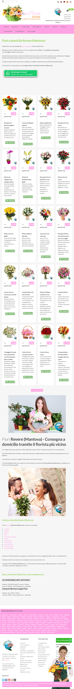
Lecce (68, 620)
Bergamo (66, 615)
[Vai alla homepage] (22, 13)
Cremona (29, 619)
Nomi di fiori (23, 666)
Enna (55, 619)
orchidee (6, 529)
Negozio (15, 27)
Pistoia (25, 626)
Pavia (30, 626)
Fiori (46, 27)
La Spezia (47, 628)
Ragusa (4, 628)
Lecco (63, 620)
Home (6, 27)
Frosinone (20, 620)
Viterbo (43, 632)
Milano (37, 622)
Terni (32, 630)
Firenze (4, 620)
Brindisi (29, 617)
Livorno (4, 622)
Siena (35, 628)
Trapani (27, 630)
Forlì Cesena (11, 620)
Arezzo (46, 615)
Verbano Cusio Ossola (8, 632)
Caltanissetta (11, 619)
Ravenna (42, 626)
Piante (54, 27)
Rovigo (24, 628)
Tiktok (15, 680)
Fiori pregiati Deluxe (43, 647)
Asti (51, 615)
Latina (14, 622)
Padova (40, 624)
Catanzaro (49, 619)
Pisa (57, 624)
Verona (37, 632)
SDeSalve (36, 685)
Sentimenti (36, 27)
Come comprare (24, 645)
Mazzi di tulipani (42, 658)
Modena (49, 622)
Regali (63, 27)
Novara (9, 624)
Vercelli (19, 632)
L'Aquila (40, 615)
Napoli (4, 624)
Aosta (25, 615)
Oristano (21, 624)
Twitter (3, 680)
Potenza (35, 626)
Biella (3, 617)
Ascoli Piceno (33, 615)
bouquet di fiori (8, 546)
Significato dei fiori (25, 672)
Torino (21, 630)
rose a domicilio (8, 544)
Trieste (37, 630)
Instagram (12, 680)
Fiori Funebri (41, 652)
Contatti (22, 649)
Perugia (52, 624)
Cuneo (19, 619)
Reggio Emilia (61, 626)
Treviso (43, 630)
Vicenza (31, 632)
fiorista (8, 525)
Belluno (9, 617)
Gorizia (32, 620)
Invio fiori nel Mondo (26, 662)
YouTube (9, 680)
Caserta (63, 617)
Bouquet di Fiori (42, 656)
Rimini (19, 628)
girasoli (6, 533)
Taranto (4, 630)
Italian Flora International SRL (44, 683)
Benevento (16, 617)
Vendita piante (42, 660)
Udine (49, 630)
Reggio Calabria (51, 626)
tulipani (6, 538)
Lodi (9, 622)
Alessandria (13, 615)
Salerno (29, 628)
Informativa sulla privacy (9, 685)
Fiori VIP (22, 670)
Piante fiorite (41, 664)
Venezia (25, 632)
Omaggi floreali (42, 643)
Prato (3, 626)
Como (23, 619)
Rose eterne (31, 31)
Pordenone (63, 624)
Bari (61, 615)
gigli (5, 535)
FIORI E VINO (26, 27)
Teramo (10, 630)
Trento (16, 630)
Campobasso (55, 617)
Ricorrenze (19, 31)
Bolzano (41, 617)
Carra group (62, 683)
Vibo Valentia (51, 632)
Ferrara (60, 619)
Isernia (51, 620)
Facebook (6, 680)
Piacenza (34, 624)
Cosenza (36, 619)
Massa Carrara (58, 622)
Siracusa (54, 628)
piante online (8, 540)
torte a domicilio (9, 548)
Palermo (27, 624)
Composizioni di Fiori (44, 654)
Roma (13, 628)
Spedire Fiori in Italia (26, 660)
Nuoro (15, 624)
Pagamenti (23, 647)
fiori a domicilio (26, 46)
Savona (66, 628)
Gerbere (40, 645)
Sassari (60, 628)
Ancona (20, 615)
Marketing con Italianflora (27, 651)
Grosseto (39, 620)
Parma (8, 626)
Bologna (23, 617)
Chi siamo (23, 643)
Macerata (24, 622)
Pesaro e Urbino (16, 626)
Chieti (4, 619)
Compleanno (8, 31)
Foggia (66, 619)
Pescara (46, 624)
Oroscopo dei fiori (25, 668)
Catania (42, 619)
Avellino (56, 615)
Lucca (18, 622)
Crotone (57, 620)
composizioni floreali (10, 537)
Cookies (20, 685)
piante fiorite (8, 542)
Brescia (35, 617)
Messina (31, 622)
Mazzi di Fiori (41, 649)
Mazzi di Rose (42, 651)
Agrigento (5, 615)
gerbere (6, 531)
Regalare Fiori (24, 664)
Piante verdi (41, 662)
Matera (66, 622)
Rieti (9, 628)
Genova (26, 620)
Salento (7, 660)
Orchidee (40, 666)
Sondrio (40, 628)
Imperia (45, 620)
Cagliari (48, 617)
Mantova (43, 622)
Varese (54, 630)
